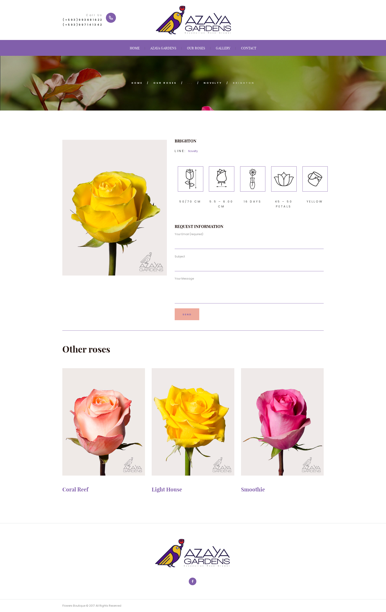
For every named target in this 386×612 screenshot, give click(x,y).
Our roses (165, 83)
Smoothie (253, 489)
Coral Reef (75, 489)
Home (137, 83)
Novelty (213, 83)
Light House (167, 489)
